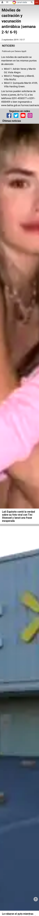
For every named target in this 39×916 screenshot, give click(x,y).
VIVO (36, 2)
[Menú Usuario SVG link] (2, 2)
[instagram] (30, 115)
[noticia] (19, 316)
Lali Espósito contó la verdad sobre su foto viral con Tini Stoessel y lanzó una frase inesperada (18, 516)
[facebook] (9, 115)
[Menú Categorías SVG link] (7, 2)
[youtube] (23, 115)
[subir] (35, 899)
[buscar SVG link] (32, 2)
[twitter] (16, 115)
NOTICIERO (8, 45)
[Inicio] (19, 2)
